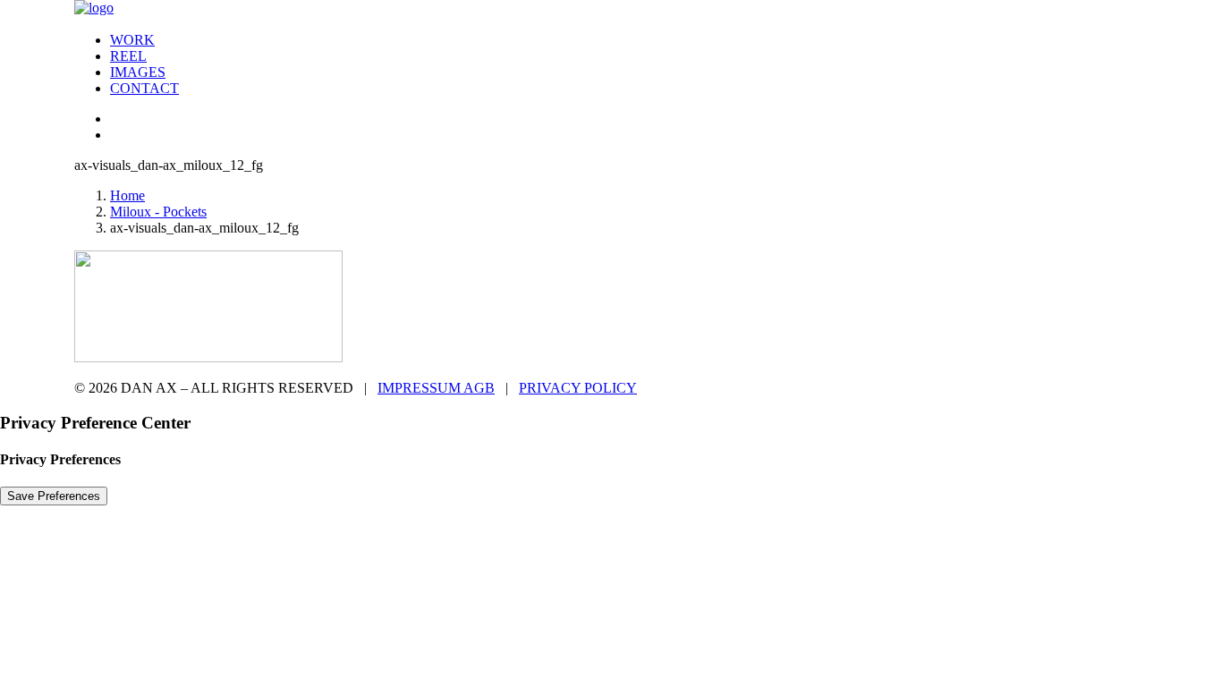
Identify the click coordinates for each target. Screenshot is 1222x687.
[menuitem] (629, 40)
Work (132, 39)
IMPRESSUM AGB (436, 387)
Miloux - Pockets (158, 211)
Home (127, 195)
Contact (144, 88)
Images (137, 72)
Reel (128, 56)
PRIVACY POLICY (578, 387)
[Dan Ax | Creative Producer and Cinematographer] (611, 9)
